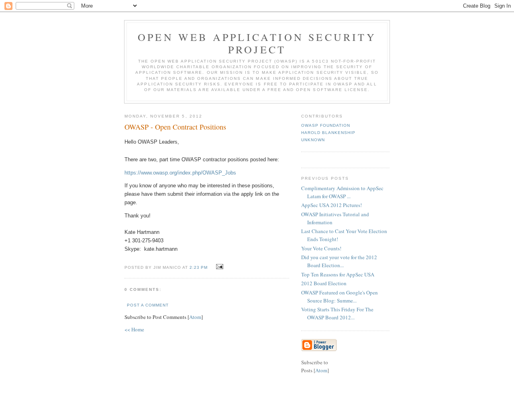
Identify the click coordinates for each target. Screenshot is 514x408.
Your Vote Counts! (321, 248)
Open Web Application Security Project (257, 43)
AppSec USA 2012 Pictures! (331, 205)
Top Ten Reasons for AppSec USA (337, 274)
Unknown (313, 140)
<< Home (134, 329)
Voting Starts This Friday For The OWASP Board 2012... (337, 313)
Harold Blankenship (328, 132)
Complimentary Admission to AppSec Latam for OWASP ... (342, 192)
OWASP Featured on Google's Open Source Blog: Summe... (339, 296)
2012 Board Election (324, 283)
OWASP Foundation (325, 125)
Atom (195, 317)
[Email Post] (218, 266)
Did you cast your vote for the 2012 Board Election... (339, 261)
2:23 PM (199, 267)
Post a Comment (148, 305)
